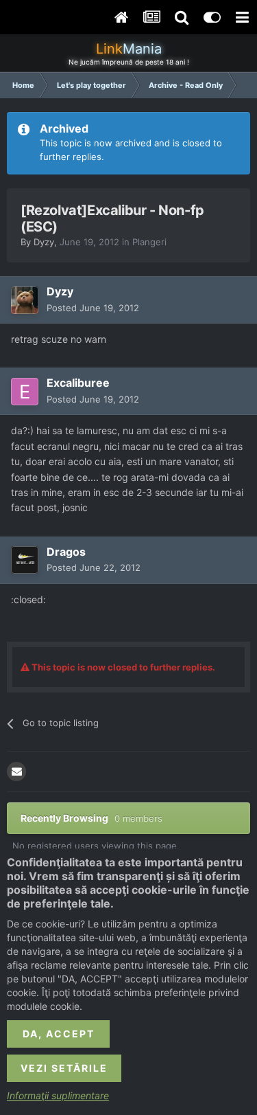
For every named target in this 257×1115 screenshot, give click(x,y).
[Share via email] (16, 771)
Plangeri (149, 241)
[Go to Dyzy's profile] (24, 300)
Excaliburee (78, 383)
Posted (93, 307)
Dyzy (44, 241)
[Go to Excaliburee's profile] (24, 391)
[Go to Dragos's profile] (24, 560)
